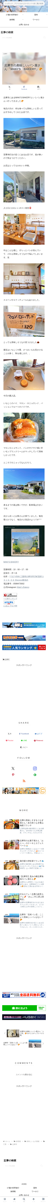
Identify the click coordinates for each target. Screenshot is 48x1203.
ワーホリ (35, 1191)
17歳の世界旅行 (13, 1188)
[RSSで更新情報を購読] (24, 780)
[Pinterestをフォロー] (13, 774)
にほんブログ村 (10, 606)
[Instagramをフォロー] (35, 768)
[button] (44, 37)
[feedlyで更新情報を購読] (35, 774)
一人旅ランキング (10, 599)
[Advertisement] (24, 691)
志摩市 (7, 659)
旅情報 (13, 1191)
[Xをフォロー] (13, 768)
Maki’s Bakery (23, 587)
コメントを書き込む (24, 1074)
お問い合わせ (24, 1195)
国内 (35, 1188)
